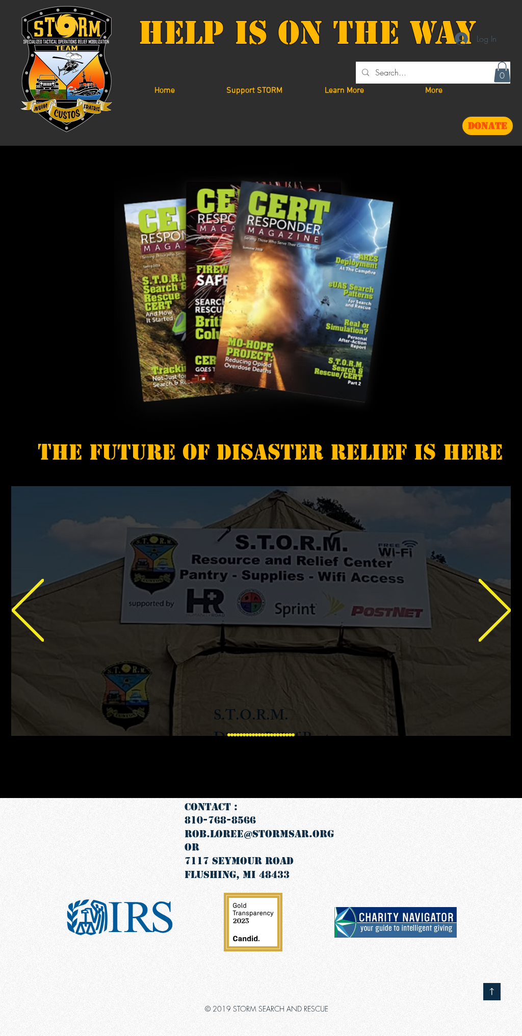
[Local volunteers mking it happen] (271, 734)
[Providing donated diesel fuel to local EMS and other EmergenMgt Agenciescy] (283, 734)
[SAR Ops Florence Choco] (250, 734)
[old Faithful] (293, 734)
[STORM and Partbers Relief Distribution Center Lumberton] (231, 734)
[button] (254, 91)
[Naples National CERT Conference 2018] (268, 734)
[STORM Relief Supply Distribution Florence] (235, 734)
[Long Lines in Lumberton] (259, 734)
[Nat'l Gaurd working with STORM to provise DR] (280, 734)
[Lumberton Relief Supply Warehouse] (244, 734)
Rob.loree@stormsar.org (259, 834)
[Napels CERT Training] (253, 734)
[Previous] (28, 611)
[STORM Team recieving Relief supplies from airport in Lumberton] (241, 734)
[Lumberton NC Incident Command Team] (290, 734)
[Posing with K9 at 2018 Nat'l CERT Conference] (274, 734)
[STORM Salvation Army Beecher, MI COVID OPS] (256, 734)
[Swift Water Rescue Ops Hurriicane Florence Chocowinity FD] (277, 734)
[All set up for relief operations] (262, 734)
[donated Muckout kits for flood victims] (265, 734)
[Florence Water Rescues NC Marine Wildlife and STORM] (287, 734)
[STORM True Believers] (238, 734)
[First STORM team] (228, 734)
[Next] (495, 611)
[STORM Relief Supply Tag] (247, 734)
